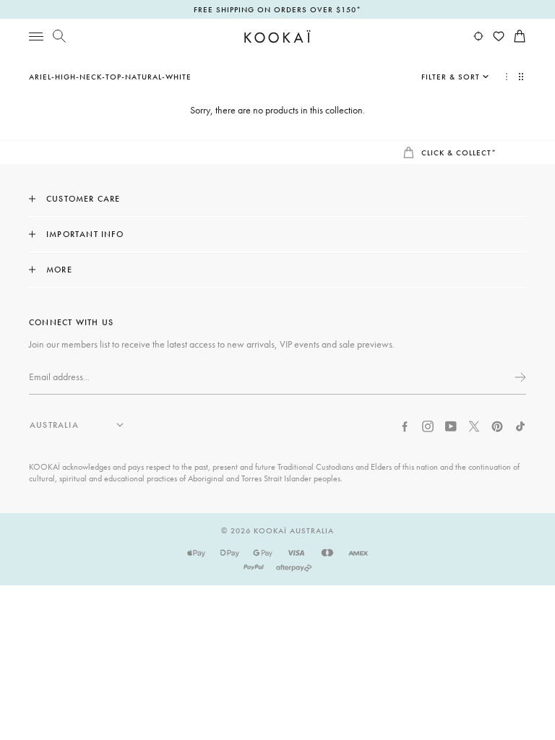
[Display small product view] (522, 76)
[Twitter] (474, 424)
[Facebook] (404, 424)
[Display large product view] (507, 76)
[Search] (59, 36)
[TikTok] (520, 424)
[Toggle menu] (36, 36)
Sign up (519, 377)
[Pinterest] (497, 424)
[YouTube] (451, 424)
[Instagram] (428, 424)
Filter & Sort (450, 77)
